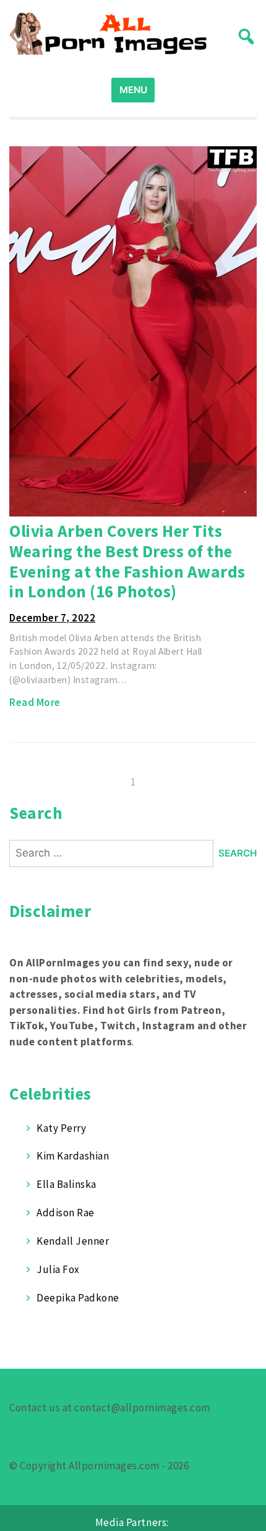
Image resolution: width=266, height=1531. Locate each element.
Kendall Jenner (72, 1241)
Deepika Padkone (77, 1298)
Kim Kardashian (72, 1156)
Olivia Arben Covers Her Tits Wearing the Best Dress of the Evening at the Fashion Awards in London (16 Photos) (127, 561)
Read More (35, 702)
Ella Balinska (66, 1184)
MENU (133, 90)
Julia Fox (58, 1269)
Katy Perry (61, 1128)
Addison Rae (65, 1212)
